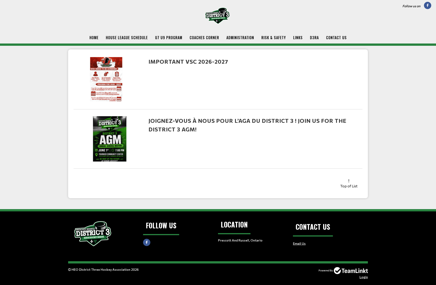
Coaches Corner (204, 37)
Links (298, 37)
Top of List (348, 186)
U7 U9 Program (168, 37)
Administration (240, 37)
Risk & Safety (273, 37)
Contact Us (336, 37)
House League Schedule (127, 37)
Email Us (299, 243)
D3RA (314, 37)
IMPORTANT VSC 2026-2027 (188, 61)
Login (363, 277)
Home (94, 37)
